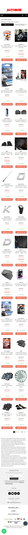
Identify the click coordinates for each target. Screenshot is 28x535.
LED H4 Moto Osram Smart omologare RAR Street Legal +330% (21, 91)
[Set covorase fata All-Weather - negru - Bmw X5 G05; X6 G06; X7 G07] (7, 143)
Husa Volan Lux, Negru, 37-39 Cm (21, 46)
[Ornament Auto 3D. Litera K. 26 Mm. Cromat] (7, 209)
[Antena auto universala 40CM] (7, 176)
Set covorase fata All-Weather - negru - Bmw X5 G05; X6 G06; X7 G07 (7, 153)
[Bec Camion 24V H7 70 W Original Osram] (7, 35)
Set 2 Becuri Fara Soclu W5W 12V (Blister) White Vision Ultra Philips (7, 91)
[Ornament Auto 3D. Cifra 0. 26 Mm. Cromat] (21, 176)
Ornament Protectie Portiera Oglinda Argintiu (7, 120)
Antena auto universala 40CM (7, 186)
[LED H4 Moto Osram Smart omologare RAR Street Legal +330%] (21, 75)
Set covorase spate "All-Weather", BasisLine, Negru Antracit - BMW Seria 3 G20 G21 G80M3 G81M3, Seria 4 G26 (21, 120)
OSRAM (21, 89)
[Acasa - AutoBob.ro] (14, 10)
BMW (21, 118)
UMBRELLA (21, 44)
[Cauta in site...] (26, 15)
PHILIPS (7, 89)
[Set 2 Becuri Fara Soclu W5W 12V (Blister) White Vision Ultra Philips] (7, 75)
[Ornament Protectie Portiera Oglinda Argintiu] (7, 112)
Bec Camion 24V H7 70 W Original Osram (7, 46)
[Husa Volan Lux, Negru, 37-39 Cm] (21, 35)
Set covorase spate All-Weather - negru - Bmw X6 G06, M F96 (21, 153)
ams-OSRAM (7, 44)
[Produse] (2, 15)
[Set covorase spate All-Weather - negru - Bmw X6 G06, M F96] (21, 143)
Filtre (8, 24)
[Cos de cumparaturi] (22, 15)
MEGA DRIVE (7, 118)
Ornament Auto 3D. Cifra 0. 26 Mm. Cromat (21, 186)
